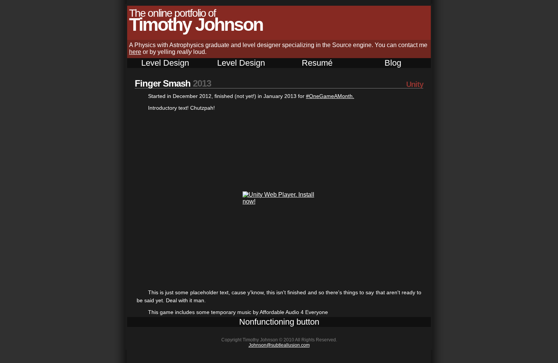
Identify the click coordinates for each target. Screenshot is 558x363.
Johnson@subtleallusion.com (279, 345)
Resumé (317, 63)
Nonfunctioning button (279, 322)
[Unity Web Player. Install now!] (279, 201)
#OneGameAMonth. (330, 96)
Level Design (165, 63)
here (135, 52)
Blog (393, 63)
